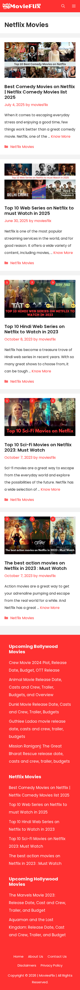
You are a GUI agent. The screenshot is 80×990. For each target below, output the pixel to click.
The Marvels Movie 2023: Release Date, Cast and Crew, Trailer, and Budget (37, 902)
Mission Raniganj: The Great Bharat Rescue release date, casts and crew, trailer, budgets (39, 753)
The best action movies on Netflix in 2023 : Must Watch (35, 565)
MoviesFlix (47, 975)
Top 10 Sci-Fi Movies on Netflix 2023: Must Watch (38, 447)
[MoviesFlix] (21, 6)
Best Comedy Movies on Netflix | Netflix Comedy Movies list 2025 (39, 91)
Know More (60, 136)
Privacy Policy (51, 965)
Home (19, 956)
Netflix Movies (22, 146)
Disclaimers (27, 965)
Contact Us (57, 956)
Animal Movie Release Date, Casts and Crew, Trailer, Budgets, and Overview (35, 687)
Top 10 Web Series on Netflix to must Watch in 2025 (39, 210)
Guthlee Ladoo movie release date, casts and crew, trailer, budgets (37, 729)
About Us (35, 956)
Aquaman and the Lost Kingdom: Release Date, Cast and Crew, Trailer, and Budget (37, 927)
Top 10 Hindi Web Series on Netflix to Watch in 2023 (34, 329)
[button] (63, 6)
